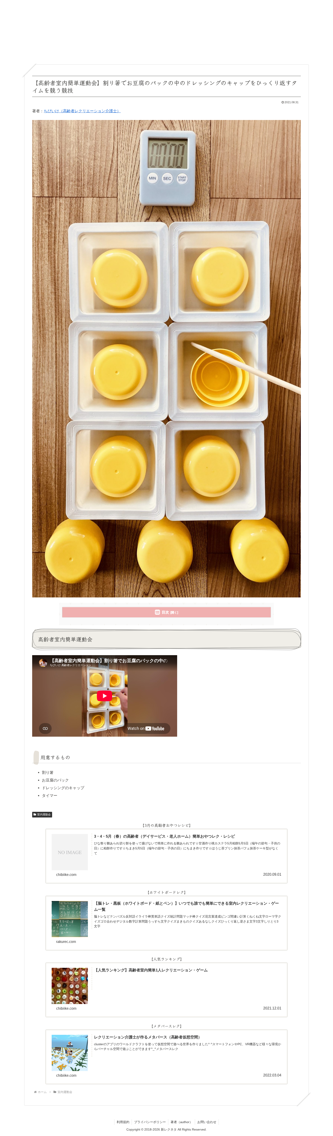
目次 (165, 612)
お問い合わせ (206, 1122)
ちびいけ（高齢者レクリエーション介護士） (82, 111)
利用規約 (123, 1122)
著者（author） (182, 1122)
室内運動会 (44, 814)
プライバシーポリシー (150, 1122)
